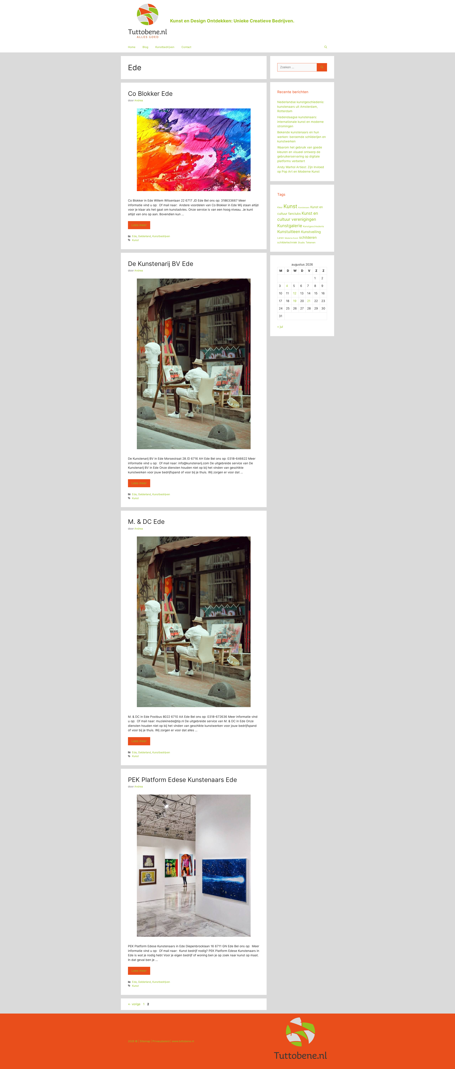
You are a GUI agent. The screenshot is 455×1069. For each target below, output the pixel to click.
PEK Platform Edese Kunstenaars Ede (182, 779)
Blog (145, 47)
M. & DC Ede (146, 521)
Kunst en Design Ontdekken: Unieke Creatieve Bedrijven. (232, 20)
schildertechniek (287, 242)
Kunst (135, 240)
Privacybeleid (161, 1041)
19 (294, 301)
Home (131, 47)
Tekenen (310, 242)
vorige (134, 1004)
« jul (280, 326)
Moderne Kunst (291, 238)
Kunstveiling (311, 232)
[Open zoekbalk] (326, 47)
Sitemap (145, 1041)
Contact (186, 47)
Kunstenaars (303, 207)
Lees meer (139, 225)
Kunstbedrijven (164, 47)
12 (294, 293)
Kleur (280, 207)
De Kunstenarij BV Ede (160, 263)
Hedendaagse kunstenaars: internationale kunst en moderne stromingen (300, 121)
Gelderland (144, 236)
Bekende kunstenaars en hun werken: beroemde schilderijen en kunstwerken (301, 136)
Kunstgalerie (289, 225)
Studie (301, 242)
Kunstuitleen (288, 231)
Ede (134, 236)
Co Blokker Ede (150, 93)
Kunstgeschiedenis (313, 226)
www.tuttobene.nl (183, 1041)
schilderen (308, 237)
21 (308, 301)
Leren (280, 237)
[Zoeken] (322, 67)
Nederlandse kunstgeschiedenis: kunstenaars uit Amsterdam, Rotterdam (300, 106)
